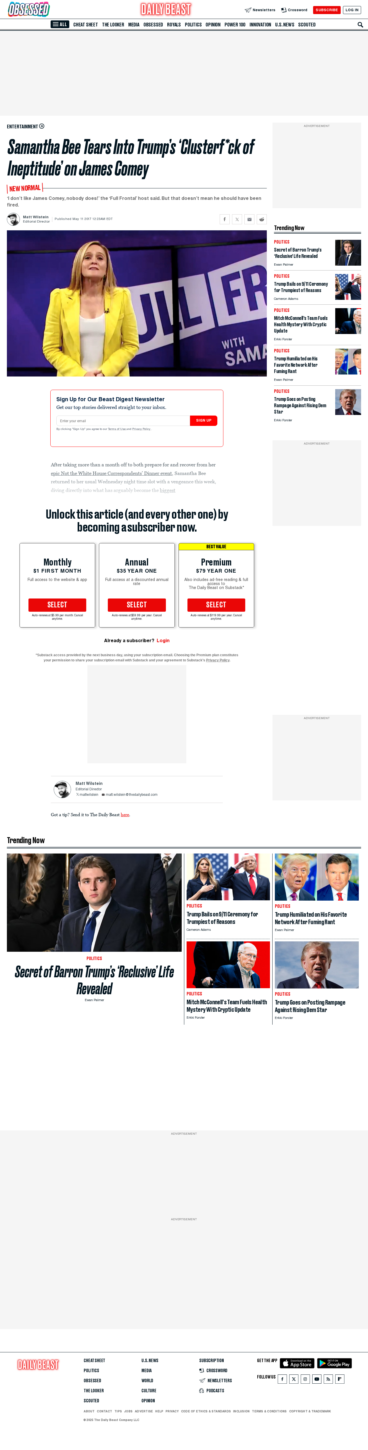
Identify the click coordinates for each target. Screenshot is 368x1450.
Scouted (307, 24)
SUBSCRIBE (327, 10)
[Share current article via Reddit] (262, 219)
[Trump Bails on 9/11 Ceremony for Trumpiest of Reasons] (348, 298)
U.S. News (284, 24)
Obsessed (153, 24)
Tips (118, 1411)
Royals (174, 24)
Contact (104, 1411)
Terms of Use (117, 429)
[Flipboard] (339, 1380)
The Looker (113, 24)
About (89, 1411)
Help (159, 1411)
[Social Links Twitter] (293, 1380)
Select (57, 605)
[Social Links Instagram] (305, 1380)
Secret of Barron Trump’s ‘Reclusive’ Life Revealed (94, 980)
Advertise (144, 1411)
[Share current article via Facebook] (225, 219)
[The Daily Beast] (166, 10)
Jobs (128, 1411)
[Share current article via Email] (249, 219)
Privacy (172, 1411)
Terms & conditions (269, 1411)
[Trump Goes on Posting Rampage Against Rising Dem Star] (348, 413)
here (125, 814)
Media (133, 24)
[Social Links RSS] (328, 1380)
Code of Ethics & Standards (206, 1411)
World (147, 1380)
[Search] (360, 25)
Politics (193, 24)
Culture (148, 1391)
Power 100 (235, 24)
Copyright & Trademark (310, 1411)
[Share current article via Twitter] (237, 219)
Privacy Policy (141, 429)
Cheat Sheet (85, 24)
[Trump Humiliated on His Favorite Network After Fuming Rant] (348, 372)
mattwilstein (89, 795)
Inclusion (241, 1411)
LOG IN (352, 10)
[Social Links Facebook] (282, 1380)
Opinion (213, 24)
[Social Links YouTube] (316, 1380)
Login (163, 640)
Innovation (260, 24)
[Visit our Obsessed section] (47, 10)
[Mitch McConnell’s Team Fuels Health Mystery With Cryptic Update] (348, 332)
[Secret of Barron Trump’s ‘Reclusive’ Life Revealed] (348, 264)
